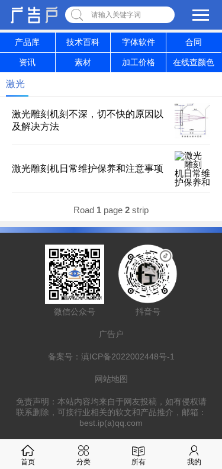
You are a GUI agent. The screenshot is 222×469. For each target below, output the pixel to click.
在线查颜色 (193, 62)
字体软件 (138, 42)
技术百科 (82, 42)
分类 (83, 462)
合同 (193, 42)
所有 (138, 462)
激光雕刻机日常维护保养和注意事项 (87, 168)
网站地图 (111, 379)
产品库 (27, 42)
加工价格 (138, 62)
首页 (28, 462)
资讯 (27, 62)
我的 (194, 462)
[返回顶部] (197, 409)
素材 (83, 62)
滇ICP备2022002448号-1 (128, 356)
